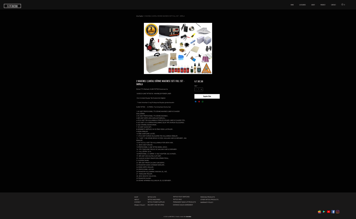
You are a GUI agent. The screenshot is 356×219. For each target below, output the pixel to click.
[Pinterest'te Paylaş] (199, 101)
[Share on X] (206, 101)
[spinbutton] (198, 89)
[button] (343, 4)
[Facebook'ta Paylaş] (196, 101)
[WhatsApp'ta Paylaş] (203, 101)
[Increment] (201, 89)
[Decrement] (196, 89)
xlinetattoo (188, 216)
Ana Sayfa (139, 16)
